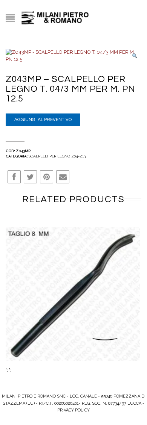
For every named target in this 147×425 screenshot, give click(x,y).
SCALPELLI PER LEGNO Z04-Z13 (57, 156)
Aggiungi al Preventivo (43, 119)
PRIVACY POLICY (73, 410)
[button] (135, 56)
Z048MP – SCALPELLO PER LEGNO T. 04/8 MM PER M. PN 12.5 (73, 300)
